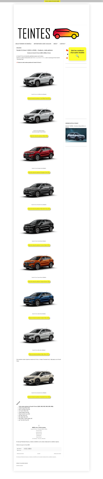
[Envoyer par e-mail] (24, 448)
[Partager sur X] (27, 448)
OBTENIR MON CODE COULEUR (42, 43)
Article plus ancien (57, 453)
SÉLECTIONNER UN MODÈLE (23, 43)
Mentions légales (19, 465)
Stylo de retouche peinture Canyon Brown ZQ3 (39, 281)
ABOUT (55, 43)
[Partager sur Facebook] (29, 448)
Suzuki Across (39, 432)
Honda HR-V (38, 435)
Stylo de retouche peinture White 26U (38, 136)
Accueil (38, 453)
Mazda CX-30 (39, 433)
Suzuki (20, 450)
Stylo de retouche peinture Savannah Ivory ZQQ (39, 396)
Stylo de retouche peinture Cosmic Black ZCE (38, 245)
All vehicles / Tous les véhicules (38, 438)
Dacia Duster (39, 437)
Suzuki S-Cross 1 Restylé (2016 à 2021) (39, 429)
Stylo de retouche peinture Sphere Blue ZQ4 (39, 317)
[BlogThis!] (26, 448)
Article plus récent (20, 453)
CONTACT (62, 43)
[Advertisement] (51, 15)
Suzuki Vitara (39, 430)
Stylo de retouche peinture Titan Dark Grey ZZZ (39, 208)
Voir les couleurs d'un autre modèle (52, 1)
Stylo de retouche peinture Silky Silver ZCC (39, 354)
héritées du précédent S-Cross (38, 57)
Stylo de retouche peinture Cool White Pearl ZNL (39, 98)
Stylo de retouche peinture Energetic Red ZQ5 (38, 172)
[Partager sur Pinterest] (30, 448)
